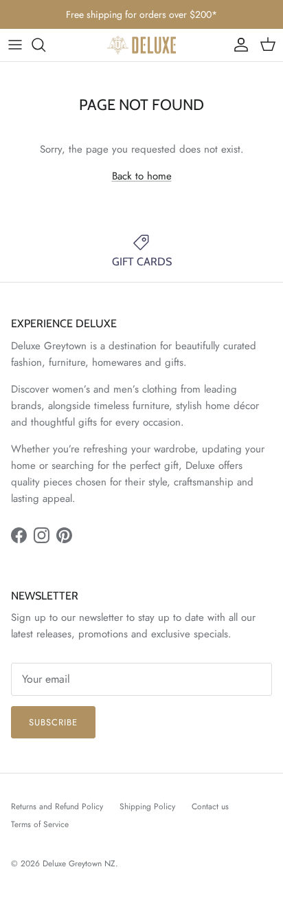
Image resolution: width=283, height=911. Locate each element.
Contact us (210, 806)
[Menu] (15, 45)
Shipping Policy (147, 806)
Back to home (142, 176)
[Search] (45, 45)
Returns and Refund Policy (57, 806)
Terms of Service (40, 824)
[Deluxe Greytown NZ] (141, 45)
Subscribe (53, 722)
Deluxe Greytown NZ (79, 863)
